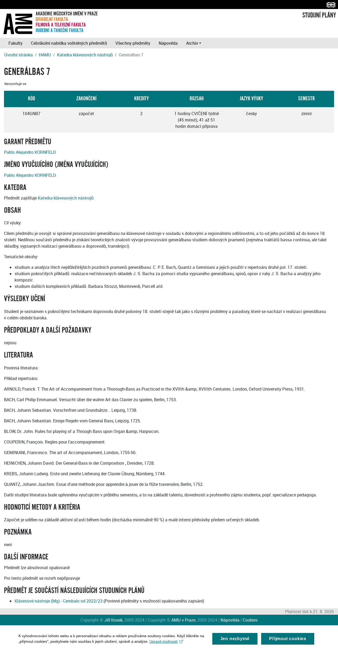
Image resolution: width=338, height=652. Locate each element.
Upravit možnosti (163, 641)
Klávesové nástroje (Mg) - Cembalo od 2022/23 (58, 601)
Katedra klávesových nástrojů (85, 55)
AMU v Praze (183, 620)
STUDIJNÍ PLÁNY (319, 15)
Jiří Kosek (113, 620)
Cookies (250, 620)
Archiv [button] (192, 43)
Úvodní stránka (18, 55)
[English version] (329, 5)
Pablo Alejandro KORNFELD (30, 152)
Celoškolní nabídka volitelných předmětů (69, 43)
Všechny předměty (132, 43)
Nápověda (168, 43)
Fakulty (15, 43)
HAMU (45, 55)
